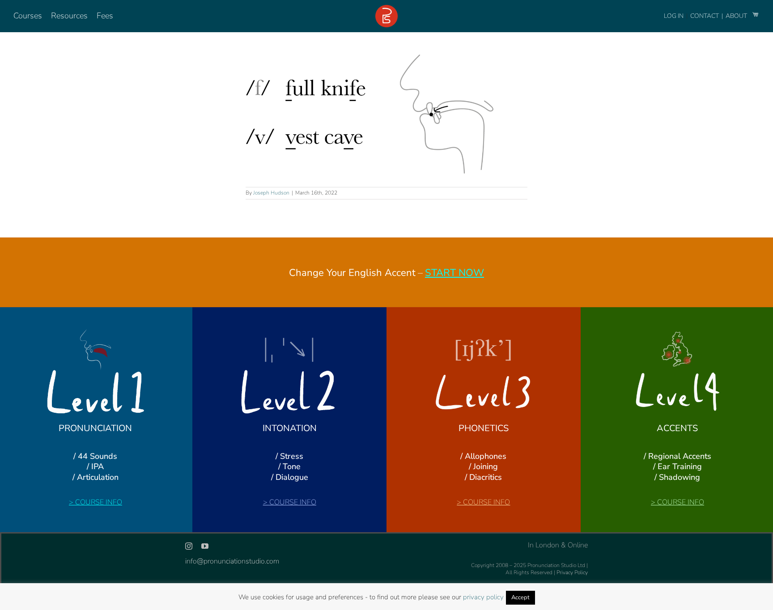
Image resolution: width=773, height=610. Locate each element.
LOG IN (674, 16)
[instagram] (188, 546)
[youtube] (204, 546)
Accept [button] (520, 597)
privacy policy (483, 597)
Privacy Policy (572, 572)
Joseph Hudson (271, 192)
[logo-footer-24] (386, 8)
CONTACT (705, 16)
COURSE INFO (98, 502)
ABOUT (737, 16)
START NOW (454, 273)
